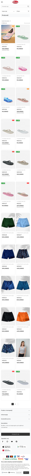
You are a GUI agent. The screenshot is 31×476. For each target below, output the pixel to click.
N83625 (19, 266)
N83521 (19, 203)
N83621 (4, 329)
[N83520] (23, 97)
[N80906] (23, 379)
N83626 (4, 266)
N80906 (19, 392)
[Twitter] (16, 441)
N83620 (19, 329)
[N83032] (23, 128)
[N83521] (23, 191)
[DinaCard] (23, 456)
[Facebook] (2, 441)
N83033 (4, 140)
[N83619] (8, 348)
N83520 (19, 109)
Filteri (18, 11)
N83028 (19, 172)
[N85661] (23, 348)
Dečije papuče (20, 75)
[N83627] (23, 222)
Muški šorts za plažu (8, 232)
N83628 (4, 235)
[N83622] (23, 285)
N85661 (19, 360)
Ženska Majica (21, 358)
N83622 (19, 297)
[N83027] (8, 191)
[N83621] (8, 316)
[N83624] (8, 285)
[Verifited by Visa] (26, 459)
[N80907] (8, 379)
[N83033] (8, 128)
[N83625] (23, 254)
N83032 (19, 140)
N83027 (4, 203)
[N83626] (8, 254)
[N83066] (8, 97)
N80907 (4, 392)
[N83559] (8, 34)
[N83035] (23, 34)
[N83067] (23, 65)
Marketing (12, 472)
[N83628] (8, 222)
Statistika (5, 472)
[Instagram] (7, 441)
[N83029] (8, 159)
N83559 (4, 46)
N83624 (4, 297)
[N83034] (8, 65)
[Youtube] (11, 441)
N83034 (4, 78)
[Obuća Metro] (15, 2)
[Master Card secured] (20, 459)
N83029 (4, 172)
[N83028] (23, 159)
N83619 (4, 360)
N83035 (19, 46)
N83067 (19, 78)
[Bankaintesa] (10, 459)
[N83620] (23, 316)
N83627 (19, 235)
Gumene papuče (21, 44)
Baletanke (5, 44)
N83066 (4, 109)
